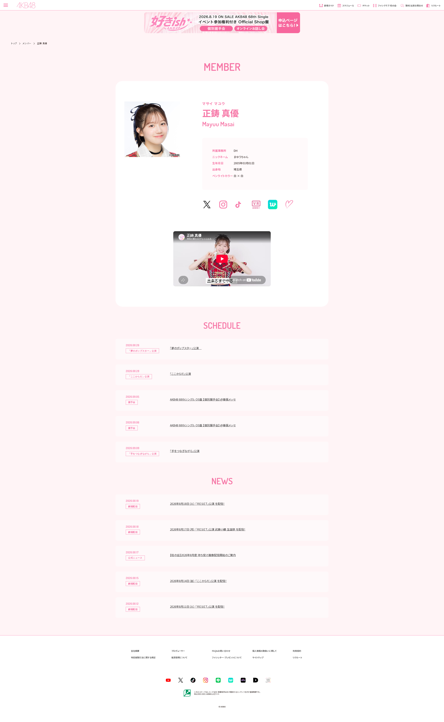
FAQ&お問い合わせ (221, 650)
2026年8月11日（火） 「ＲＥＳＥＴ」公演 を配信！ (197, 606)
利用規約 (297, 650)
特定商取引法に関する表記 (143, 657)
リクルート (297, 657)
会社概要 (135, 650)
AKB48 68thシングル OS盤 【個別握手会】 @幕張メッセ (203, 399)
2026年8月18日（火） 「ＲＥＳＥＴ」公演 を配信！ (197, 504)
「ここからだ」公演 (180, 374)
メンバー (27, 43)
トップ (14, 43)
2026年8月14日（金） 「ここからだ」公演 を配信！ (198, 581)
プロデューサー (178, 650)
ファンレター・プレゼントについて (227, 657)
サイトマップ (257, 657)
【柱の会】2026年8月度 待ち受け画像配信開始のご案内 (203, 555)
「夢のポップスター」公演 (186, 348)
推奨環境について (179, 657)
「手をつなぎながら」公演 (184, 451)
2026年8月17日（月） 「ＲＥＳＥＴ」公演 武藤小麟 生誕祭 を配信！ (207, 529)
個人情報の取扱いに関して (264, 650)
